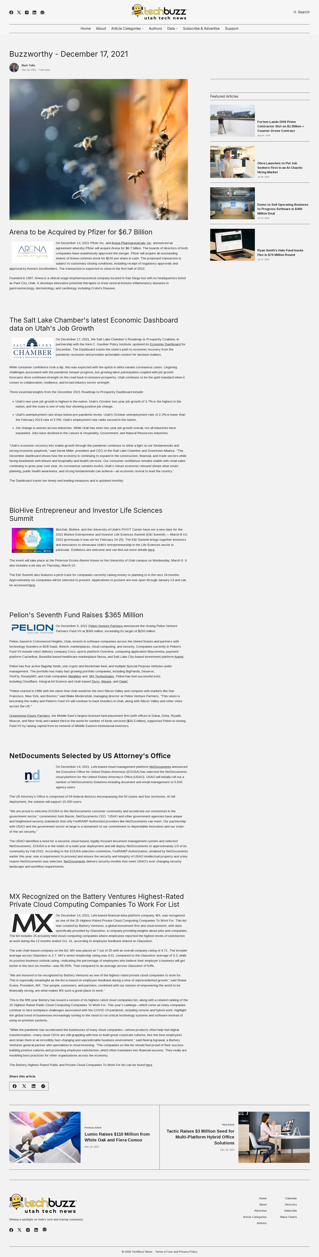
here (151, 550)
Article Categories (255, 1217)
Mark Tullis (28, 65)
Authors (155, 28)
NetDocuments (160, 766)
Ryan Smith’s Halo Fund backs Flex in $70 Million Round (280, 253)
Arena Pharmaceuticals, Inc (131, 243)
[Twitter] (19, 12)
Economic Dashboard (165, 344)
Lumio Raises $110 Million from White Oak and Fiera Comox (117, 1137)
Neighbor (74, 676)
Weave (106, 681)
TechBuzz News (142, 1251)
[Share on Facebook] (15, 1086)
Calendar (291, 1198)
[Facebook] (11, 12)
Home (86, 28)
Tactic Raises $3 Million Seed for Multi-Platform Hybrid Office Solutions (200, 1137)
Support (231, 28)
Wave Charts (288, 1217)
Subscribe (290, 1210)
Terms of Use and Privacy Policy (176, 1251)
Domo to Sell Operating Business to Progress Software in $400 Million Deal (282, 209)
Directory (291, 1204)
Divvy (96, 681)
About (101, 28)
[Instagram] (27, 12)
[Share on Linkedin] (33, 1086)
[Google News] (42, 12)
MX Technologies (101, 676)
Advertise (260, 1210)
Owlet (123, 681)
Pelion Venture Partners (105, 626)
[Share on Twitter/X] (24, 1086)
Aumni (178, 656)
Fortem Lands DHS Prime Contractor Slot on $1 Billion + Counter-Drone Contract (280, 126)
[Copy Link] (43, 1086)
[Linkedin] (34, 12)
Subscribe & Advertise (201, 28)
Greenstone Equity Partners (29, 715)
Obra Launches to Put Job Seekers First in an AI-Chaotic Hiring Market (280, 167)
